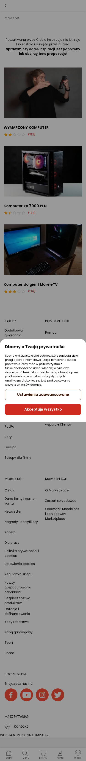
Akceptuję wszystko (43, 409)
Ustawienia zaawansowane (43, 394)
